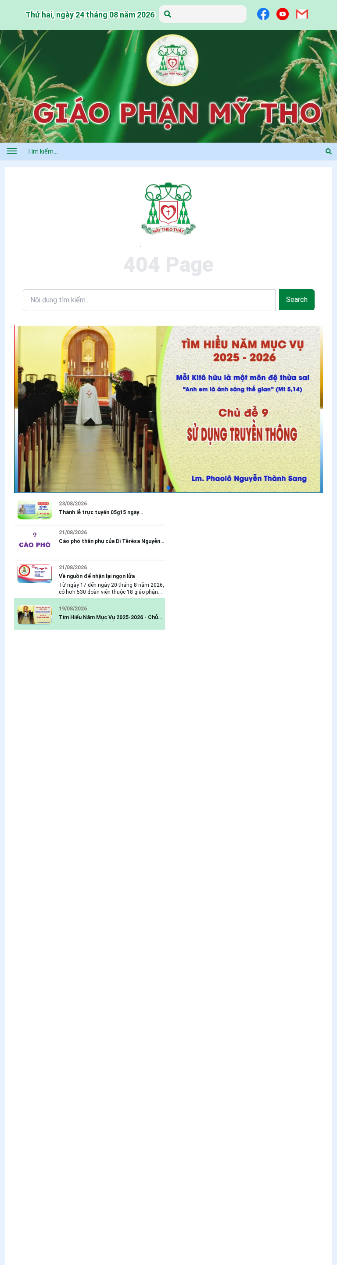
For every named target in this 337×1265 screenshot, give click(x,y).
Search (297, 299)
